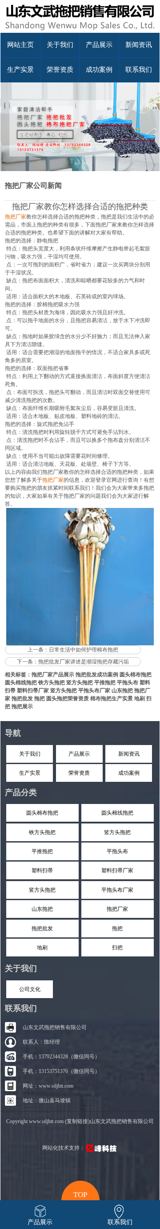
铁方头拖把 (51, 682)
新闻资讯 (138, 44)
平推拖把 (105, 682)
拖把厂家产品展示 (53, 674)
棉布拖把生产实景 (111, 698)
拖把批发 (22, 698)
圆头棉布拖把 (136, 674)
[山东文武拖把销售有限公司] (80, 31)
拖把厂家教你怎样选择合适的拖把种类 (80, 206)
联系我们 (138, 69)
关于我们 (60, 44)
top (80, 1193)
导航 (13, 733)
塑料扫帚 (42, 870)
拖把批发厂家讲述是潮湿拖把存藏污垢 (83, 662)
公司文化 (29, 989)
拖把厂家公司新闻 (33, 185)
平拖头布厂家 (94, 690)
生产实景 (20, 69)
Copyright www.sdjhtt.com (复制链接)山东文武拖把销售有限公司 (80, 1121)
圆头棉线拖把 (21, 682)
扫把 (117, 947)
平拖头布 (127, 682)
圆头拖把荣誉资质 (67, 698)
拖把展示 (22, 706)
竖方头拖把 (79, 682)
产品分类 (21, 792)
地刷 (139, 698)
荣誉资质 (60, 69)
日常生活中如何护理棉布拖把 (83, 650)
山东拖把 (122, 690)
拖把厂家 (117, 909)
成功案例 (99, 69)
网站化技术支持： (63, 1148)
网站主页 (20, 44)
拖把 (39, 698)
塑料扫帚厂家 (33, 690)
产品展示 (99, 44)
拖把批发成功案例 (97, 674)
